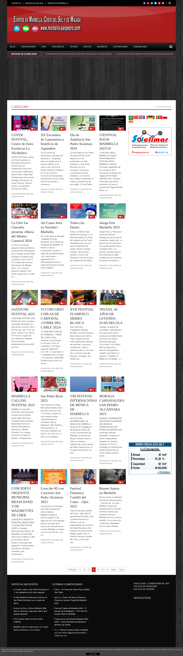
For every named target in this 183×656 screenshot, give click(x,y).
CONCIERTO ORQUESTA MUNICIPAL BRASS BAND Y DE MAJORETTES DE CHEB (22, 502)
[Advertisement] (91, 79)
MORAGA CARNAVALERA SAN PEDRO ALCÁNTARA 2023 (111, 405)
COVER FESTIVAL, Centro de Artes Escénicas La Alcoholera (22, 144)
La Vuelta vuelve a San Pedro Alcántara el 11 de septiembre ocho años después (31, 591)
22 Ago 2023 (113, 460)
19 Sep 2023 (25, 443)
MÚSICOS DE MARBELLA (58, 3)
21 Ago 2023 (25, 559)
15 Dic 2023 (83, 265)
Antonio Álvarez (17, 196)
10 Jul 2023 (113, 531)
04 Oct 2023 (113, 363)
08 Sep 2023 (55, 441)
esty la (57, 597)
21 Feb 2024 (84, 189)
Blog (12, 47)
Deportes (102, 47)
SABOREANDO (140, 47)
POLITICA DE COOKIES (144, 589)
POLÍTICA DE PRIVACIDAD (145, 586)
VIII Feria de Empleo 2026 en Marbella (70, 612)
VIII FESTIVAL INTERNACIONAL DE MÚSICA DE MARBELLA (84, 405)
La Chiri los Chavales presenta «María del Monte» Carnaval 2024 (22, 232)
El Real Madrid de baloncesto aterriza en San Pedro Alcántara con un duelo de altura (63, 54)
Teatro (74, 47)
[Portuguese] (160, 117)
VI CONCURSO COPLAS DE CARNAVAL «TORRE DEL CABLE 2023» (52, 318)
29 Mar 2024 (25, 193)
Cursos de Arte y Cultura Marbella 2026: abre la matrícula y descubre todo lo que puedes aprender (140, 54)
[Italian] (155, 117)
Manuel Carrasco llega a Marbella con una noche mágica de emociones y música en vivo (71, 632)
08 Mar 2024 (55, 189)
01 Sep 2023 (84, 457)
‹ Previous (72, 569)
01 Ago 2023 (55, 540)
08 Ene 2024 (113, 195)
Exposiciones (28, 47)
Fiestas (87, 47)
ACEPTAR (93, 654)
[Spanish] (131, 120)
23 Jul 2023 (83, 547)
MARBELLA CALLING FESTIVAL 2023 (23, 400)
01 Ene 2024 (25, 281)
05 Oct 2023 (84, 363)
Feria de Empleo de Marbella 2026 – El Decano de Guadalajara (70, 609)
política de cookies (174, 650)
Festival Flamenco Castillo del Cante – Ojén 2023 (79, 497)
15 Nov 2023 (113, 265)
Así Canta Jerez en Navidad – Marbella (51, 227)
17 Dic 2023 (54, 272)
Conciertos (58, 47)
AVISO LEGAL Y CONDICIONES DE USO (151, 583)
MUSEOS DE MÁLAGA (34, 3)
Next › (114, 569)
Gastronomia (120, 47)
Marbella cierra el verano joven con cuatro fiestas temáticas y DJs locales (31, 628)
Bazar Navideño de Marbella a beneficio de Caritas (70, 623)
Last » (122, 569)
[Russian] (165, 117)
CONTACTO (16, 3)
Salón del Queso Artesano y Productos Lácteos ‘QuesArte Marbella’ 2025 (70, 600)
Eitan (56, 589)
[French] (145, 117)
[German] (150, 117)
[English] (140, 117)
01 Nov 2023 (25, 352)
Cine (43, 47)
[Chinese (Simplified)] (136, 117)
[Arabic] (131, 117)
